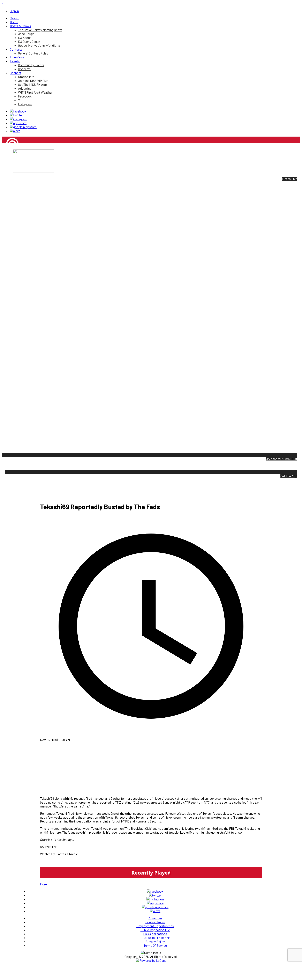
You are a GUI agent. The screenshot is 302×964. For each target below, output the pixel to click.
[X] (16, 115)
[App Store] (18, 123)
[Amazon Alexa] (15, 131)
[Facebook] (18, 111)
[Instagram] (18, 119)
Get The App (288, 476)
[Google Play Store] (23, 127)
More (43, 884)
